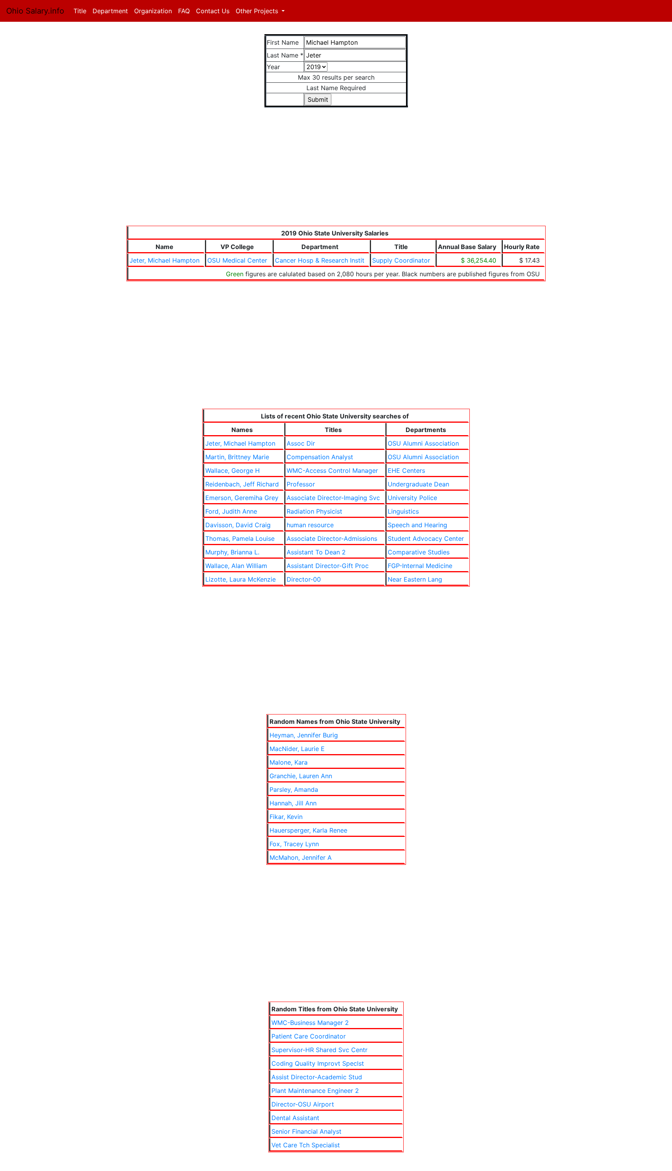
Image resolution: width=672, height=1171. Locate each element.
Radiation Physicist (314, 511)
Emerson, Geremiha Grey (241, 498)
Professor (301, 484)
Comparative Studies (419, 552)
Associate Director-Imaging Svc (333, 498)
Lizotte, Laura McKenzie (240, 579)
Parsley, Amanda (294, 789)
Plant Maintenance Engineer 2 (315, 1090)
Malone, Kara (289, 762)
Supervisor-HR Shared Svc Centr (319, 1050)
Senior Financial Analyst (306, 1131)
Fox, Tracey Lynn (294, 844)
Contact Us (212, 11)
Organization (153, 11)
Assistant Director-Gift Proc (328, 566)
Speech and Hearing (417, 525)
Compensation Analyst (320, 457)
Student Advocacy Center (426, 538)
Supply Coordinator (401, 260)
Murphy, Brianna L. (232, 552)
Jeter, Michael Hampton (165, 260)
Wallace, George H (232, 470)
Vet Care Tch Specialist (305, 1145)
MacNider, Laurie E (297, 749)
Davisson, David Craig (238, 525)
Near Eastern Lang (415, 579)
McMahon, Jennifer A (301, 857)
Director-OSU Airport (302, 1104)
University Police (412, 498)
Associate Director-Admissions (332, 538)
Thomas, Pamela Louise (240, 538)
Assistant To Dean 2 (316, 552)
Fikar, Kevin (286, 817)
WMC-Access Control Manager (332, 470)
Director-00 (304, 579)
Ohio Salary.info (35, 11)
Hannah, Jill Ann (293, 803)
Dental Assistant (295, 1118)
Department (110, 11)
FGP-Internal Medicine (420, 566)
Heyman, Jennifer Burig (304, 735)
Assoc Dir (301, 443)
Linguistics (403, 511)
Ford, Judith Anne (231, 511)
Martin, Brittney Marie (237, 457)
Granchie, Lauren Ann (301, 776)
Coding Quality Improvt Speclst (317, 1063)
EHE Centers (406, 470)
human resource (310, 525)
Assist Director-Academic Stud (316, 1077)
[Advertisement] (336, 171)
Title (81, 11)
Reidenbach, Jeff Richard (242, 484)
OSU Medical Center (237, 260)
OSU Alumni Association (423, 443)
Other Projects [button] (258, 11)
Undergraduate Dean (418, 484)
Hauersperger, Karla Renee (308, 830)
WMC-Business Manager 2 (310, 1022)
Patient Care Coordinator (308, 1036)
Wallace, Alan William (236, 566)
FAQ (184, 11)
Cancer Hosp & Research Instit (319, 260)
